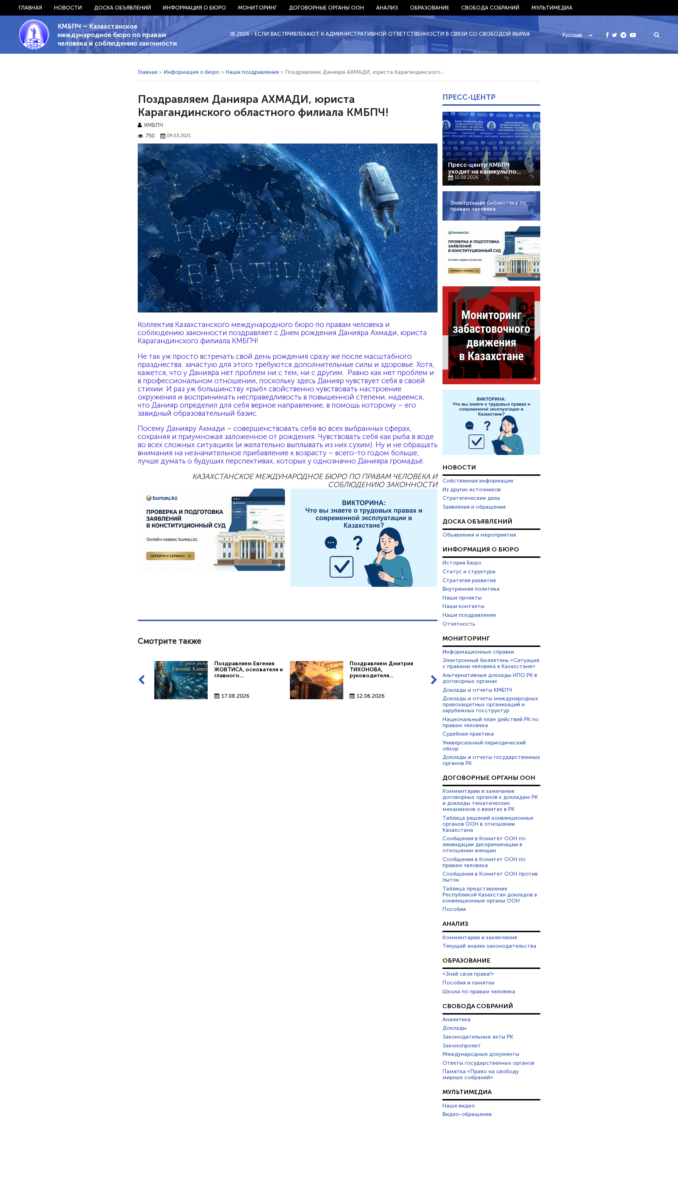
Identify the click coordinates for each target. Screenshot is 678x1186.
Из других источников (471, 489)
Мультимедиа (551, 8)
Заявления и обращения (474, 507)
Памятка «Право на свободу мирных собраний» (480, 1074)
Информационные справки (478, 652)
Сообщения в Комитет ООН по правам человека (483, 862)
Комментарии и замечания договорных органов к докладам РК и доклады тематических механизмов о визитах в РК (490, 800)
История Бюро (461, 563)
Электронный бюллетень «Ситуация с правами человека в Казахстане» (490, 663)
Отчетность (458, 624)
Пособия (454, 909)
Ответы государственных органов (488, 1063)
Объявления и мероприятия (479, 535)
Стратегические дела (471, 498)
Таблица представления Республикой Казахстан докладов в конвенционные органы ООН (489, 895)
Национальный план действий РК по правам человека (490, 722)
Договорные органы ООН (326, 8)
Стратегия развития (469, 580)
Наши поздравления (252, 72)
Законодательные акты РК (477, 1037)
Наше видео (458, 1106)
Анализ (387, 8)
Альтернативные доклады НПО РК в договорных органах (489, 678)
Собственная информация (477, 481)
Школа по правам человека (478, 991)
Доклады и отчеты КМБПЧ (477, 690)
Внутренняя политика (471, 589)
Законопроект (461, 1045)
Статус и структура (468, 571)
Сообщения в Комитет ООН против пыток (490, 877)
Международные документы (480, 1054)
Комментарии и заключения (479, 937)
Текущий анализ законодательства (489, 946)
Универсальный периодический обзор (484, 746)
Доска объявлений (122, 8)
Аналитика (456, 1019)
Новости (68, 8)
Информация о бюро (194, 8)
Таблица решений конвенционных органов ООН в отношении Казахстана (488, 824)
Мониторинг (257, 8)
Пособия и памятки (468, 983)
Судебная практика (468, 734)
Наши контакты (463, 606)
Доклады (454, 1028)
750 (150, 136)
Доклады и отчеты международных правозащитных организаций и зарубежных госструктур (490, 704)
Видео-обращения (467, 1114)
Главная (30, 8)
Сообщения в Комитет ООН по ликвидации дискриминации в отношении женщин (483, 844)
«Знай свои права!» (468, 974)
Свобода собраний (490, 8)
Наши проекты (462, 598)
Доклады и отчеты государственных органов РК (491, 760)
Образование (429, 8)
